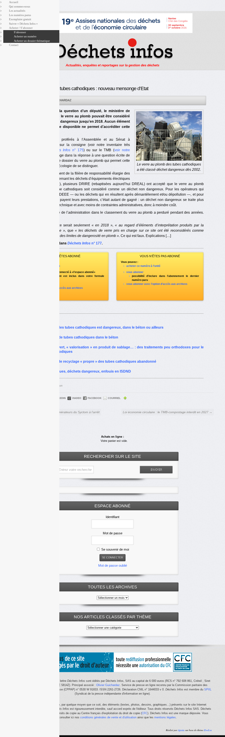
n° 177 (84, 243)
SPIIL (207, 689)
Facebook (95, 398)
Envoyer (156, 469)
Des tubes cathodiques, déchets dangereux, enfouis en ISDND (79, 371)
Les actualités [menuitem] (17, 10)
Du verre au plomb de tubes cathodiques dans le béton (72, 337)
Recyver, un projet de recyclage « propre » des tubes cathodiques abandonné (91, 361)
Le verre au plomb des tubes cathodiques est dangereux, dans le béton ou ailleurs (95, 327)
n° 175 (65, 150)
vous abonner (134, 272)
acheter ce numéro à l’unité (143, 266)
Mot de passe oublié (112, 565)
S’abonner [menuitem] (20, 32)
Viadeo (76, 398)
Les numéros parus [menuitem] (20, 15)
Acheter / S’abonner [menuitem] (21, 27)
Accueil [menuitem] (13, 2)
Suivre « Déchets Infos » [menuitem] (23, 23)
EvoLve (208, 730)
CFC (144, 713)
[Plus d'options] (125, 398)
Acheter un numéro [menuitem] (25, 36)
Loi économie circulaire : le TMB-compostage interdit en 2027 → (167, 412)
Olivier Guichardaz (108, 685)
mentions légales (165, 717)
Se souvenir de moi (114, 549)
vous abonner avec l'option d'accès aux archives (156, 284)
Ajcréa (181, 730)
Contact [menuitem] (13, 45)
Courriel (114, 398)
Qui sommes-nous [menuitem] (19, 6)
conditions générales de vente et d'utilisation (108, 717)
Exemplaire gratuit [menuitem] (20, 19)
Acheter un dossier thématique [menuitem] (32, 40)
